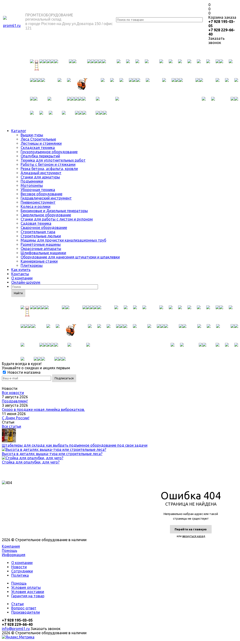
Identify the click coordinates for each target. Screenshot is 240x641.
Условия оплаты (26, 587)
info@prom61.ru (16, 629)
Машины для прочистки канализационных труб (63, 240)
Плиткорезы (32, 265)
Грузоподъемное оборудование (49, 152)
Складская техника (38, 147)
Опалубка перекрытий (40, 156)
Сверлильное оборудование (46, 215)
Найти (18, 293)
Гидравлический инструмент (46, 198)
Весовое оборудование (41, 194)
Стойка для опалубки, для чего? (31, 462)
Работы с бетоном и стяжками (48, 164)
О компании (22, 278)
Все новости (13, 393)
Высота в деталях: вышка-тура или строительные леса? (52, 454)
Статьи (17, 604)
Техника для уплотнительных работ (53, 160)
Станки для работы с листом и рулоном (57, 219)
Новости (19, 567)
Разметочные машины (41, 244)
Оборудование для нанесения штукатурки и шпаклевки (70, 257)
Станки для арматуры (40, 177)
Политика (20, 575)
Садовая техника (36, 223)
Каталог (18, 131)
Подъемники (32, 181)
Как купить (20, 270)
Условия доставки (27, 592)
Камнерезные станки (39, 261)
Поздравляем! (15, 401)
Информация (13, 555)
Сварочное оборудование (44, 227)
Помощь (9, 550)
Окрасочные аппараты (41, 248)
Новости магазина (24, 372)
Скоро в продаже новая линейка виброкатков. (43, 409)
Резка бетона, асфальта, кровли (49, 169)
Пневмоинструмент (38, 202)
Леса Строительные (38, 139)
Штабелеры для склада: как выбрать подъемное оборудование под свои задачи (74, 445)
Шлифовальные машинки (43, 253)
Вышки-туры (32, 135)
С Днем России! (15, 418)
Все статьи (11, 426)
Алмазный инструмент (41, 173)
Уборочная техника (38, 190)
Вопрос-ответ (23, 608)
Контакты (20, 274)
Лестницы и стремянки (41, 143)
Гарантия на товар (27, 596)
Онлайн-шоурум (25, 282)
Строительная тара (38, 232)
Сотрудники (22, 571)
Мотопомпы (32, 185)
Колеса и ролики (35, 206)
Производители (25, 612)
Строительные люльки (41, 236)
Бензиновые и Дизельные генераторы (54, 211)
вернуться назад (193, 536)
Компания (11, 546)
